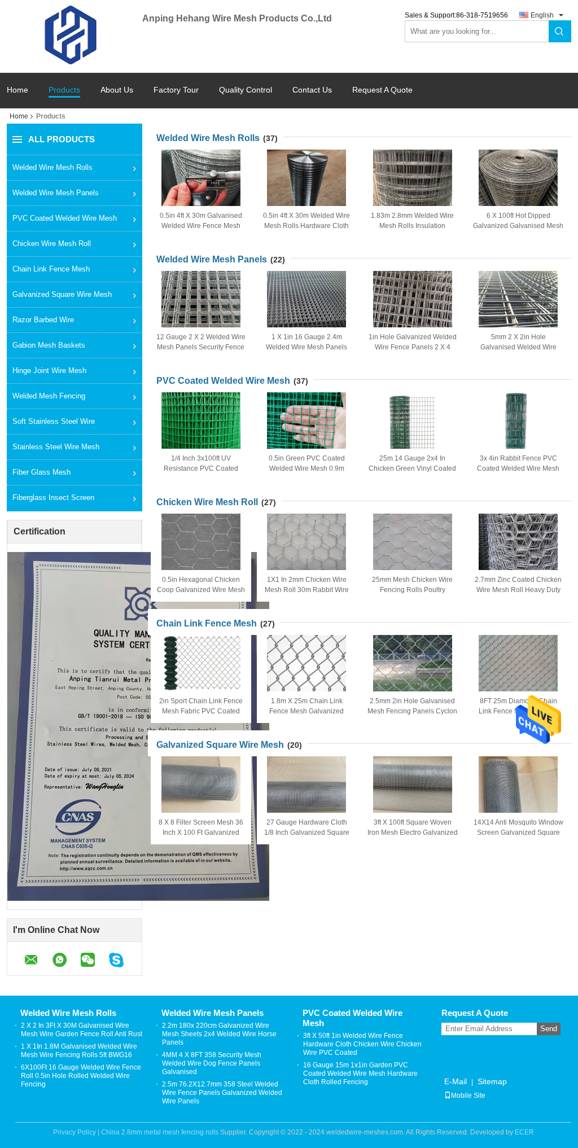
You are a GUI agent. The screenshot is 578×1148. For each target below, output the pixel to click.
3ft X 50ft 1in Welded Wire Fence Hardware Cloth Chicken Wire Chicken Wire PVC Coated (362, 1044)
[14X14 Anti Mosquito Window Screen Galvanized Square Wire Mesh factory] (518, 784)
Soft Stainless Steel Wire (53, 421)
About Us (116, 90)
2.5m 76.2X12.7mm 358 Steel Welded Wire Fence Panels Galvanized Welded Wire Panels (222, 1092)
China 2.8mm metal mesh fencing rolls (159, 1132)
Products (64, 90)
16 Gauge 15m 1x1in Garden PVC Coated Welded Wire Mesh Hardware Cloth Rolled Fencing (360, 1073)
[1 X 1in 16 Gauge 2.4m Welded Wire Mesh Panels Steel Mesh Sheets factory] (306, 299)
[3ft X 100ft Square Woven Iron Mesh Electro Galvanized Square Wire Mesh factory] (412, 784)
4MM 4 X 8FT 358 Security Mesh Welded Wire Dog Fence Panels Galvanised (211, 1063)
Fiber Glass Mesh (41, 472)
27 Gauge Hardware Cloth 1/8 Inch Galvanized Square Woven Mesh (306, 832)
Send (548, 1028)
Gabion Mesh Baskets (48, 345)
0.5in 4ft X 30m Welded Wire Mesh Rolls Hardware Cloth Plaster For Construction (306, 226)
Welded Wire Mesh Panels (55, 193)
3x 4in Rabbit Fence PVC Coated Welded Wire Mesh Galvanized (518, 468)
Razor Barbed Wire (43, 320)
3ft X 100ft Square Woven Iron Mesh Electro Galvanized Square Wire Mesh (412, 832)
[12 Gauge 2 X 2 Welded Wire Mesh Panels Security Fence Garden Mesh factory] (200, 299)
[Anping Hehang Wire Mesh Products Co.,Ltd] (74, 36)
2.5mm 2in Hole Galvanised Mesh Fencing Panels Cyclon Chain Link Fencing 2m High (412, 711)
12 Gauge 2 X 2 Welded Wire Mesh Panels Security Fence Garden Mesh (201, 347)
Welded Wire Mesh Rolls (52, 167)
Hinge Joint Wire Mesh (49, 370)
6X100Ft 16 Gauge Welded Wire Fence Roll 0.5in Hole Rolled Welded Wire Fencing (81, 1075)
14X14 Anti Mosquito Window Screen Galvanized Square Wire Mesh (518, 832)
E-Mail (455, 1081)
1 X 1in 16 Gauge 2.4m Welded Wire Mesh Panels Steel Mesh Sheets (306, 347)
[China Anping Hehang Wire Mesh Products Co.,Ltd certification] (138, 726)
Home (17, 90)
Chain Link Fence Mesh (51, 269)
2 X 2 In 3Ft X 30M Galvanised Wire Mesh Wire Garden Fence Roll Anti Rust (81, 1030)
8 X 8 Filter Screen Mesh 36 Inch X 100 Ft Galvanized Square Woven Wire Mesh (201, 832)
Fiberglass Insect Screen (53, 497)
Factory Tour (176, 90)
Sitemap (492, 1081)
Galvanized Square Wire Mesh (62, 294)
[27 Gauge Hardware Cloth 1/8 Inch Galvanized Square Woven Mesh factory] (306, 784)
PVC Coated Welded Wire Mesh (64, 218)
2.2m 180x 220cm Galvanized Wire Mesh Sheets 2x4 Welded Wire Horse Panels (219, 1034)
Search (560, 31)
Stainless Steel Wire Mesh (55, 446)
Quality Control (245, 90)
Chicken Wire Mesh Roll (51, 243)
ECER (524, 1132)
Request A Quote (382, 89)
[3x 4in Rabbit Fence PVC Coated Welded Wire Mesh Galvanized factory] (518, 420)
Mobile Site (468, 1095)
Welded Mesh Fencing (48, 396)
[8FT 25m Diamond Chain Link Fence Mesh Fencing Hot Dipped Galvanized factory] (518, 663)
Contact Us (312, 90)
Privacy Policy (74, 1132)
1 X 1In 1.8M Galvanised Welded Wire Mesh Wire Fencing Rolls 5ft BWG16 (79, 1050)
